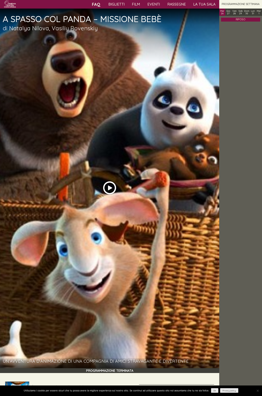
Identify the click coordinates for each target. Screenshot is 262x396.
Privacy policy (229, 390)
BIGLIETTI (116, 4)
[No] (257, 390)
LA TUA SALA (204, 4)
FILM (136, 4)
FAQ (96, 4)
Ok (214, 390)
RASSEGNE (176, 4)
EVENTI (153, 4)
